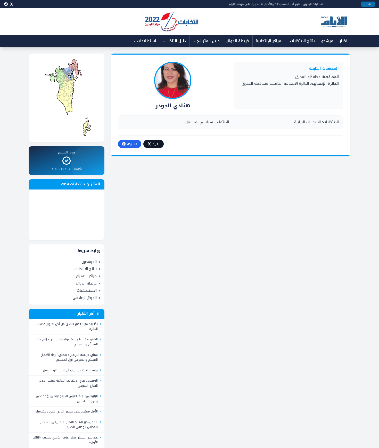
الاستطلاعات (87, 290)
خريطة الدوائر (237, 41)
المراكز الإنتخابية (270, 41)
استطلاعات (146, 41)
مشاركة (132, 144)
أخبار (343, 41)
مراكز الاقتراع (86, 276)
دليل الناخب (176, 41)
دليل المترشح (208, 41)
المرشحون (89, 261)
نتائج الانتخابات (302, 41)
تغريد (156, 144)
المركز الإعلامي (85, 297)
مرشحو (327, 41)
